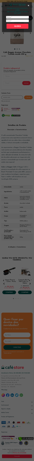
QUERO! (17, 26)
